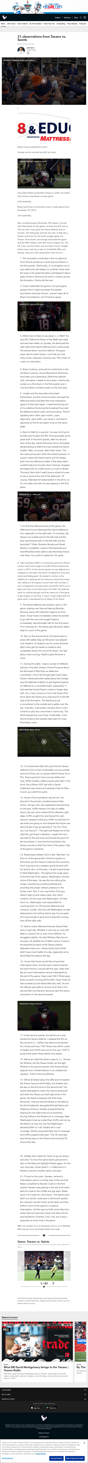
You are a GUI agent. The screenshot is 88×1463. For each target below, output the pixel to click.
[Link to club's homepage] (4, 16)
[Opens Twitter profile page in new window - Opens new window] (28, 53)
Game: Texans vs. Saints (33, 1241)
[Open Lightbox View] (44, 1271)
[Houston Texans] (44, 1418)
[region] (44, 1451)
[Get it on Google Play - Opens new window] (51, 1409)
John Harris (30, 48)
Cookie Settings (7, 1458)
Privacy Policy (44, 1433)
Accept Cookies (56, 1458)
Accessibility (44, 1437)
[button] (44, 81)
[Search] (81, 17)
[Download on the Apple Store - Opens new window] (35, 1408)
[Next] (53, 1283)
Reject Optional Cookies (74, 1458)
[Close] (84, 1442)
